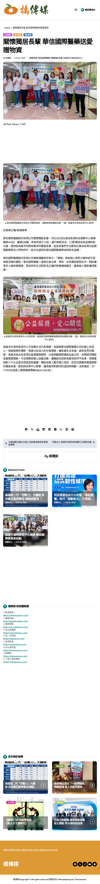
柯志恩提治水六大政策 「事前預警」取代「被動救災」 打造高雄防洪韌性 (73, 498)
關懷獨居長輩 (57, 58)
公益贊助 (7, 35)
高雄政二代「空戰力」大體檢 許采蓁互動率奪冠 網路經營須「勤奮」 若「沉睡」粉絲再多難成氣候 (24, 500)
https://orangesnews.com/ (15, 656)
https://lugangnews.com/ (14, 644)
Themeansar (80, 879)
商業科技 (60, 802)
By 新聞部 (7, 58)
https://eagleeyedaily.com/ (15, 621)
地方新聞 (17, 35)
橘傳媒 (11, 864)
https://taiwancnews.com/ (15, 650)
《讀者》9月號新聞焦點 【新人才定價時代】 (18, 821)
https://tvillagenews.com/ (15, 662)
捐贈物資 (33, 58)
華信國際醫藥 (44, 58)
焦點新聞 (28, 35)
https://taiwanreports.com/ (16, 615)
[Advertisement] (50, 144)
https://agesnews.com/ (13, 638)
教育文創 (11, 519)
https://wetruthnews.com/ (15, 633)
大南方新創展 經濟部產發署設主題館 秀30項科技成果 (69, 821)
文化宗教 (11, 802)
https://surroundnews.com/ (15, 627)
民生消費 (60, 766)
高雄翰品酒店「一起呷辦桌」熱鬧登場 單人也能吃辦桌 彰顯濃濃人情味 (70, 787)
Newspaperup (64, 879)
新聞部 (53, 456)
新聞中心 (8, 502)
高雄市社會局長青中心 (73, 58)
